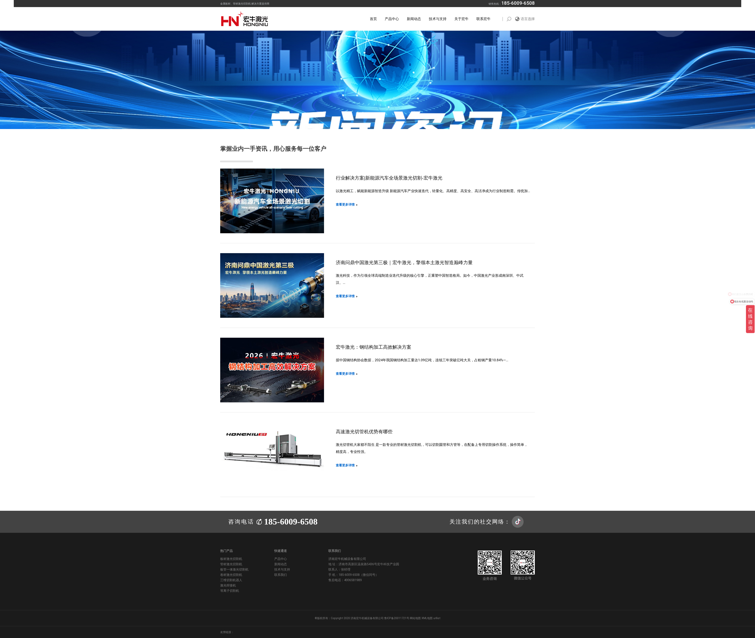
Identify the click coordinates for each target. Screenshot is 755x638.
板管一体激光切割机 (234, 569)
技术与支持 (282, 569)
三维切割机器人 (231, 580)
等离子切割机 (229, 591)
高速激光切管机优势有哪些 (364, 431)
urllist (436, 618)
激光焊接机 (228, 585)
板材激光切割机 (231, 559)
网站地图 (415, 618)
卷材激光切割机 (231, 575)
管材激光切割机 (231, 564)
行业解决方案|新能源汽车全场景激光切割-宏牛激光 (389, 178)
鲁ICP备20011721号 (397, 618)
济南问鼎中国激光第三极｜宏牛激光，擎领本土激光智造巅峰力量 (404, 262)
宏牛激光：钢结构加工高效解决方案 (373, 347)
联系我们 (280, 575)
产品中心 (280, 559)
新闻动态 (280, 564)
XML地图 (427, 618)
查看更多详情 (345, 204)
